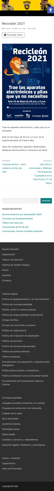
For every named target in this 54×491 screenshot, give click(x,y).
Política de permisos (12, 341)
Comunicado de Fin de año (15, 227)
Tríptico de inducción (12, 222)
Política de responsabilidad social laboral (22, 315)
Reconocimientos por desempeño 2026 (22, 214)
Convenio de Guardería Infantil (17, 218)
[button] (50, 10)
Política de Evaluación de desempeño (20, 335)
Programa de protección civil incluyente (22, 408)
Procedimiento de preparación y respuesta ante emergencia (25, 363)
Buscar (46, 201)
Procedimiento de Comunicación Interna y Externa (23, 383)
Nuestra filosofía (10, 249)
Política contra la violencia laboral (19, 309)
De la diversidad (10, 418)
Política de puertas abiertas (16, 351)
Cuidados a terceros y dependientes (20, 439)
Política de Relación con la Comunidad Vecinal (25, 375)
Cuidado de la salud (12, 413)
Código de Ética (10, 320)
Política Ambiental (11, 356)
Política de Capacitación (14, 330)
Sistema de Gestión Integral (15, 265)
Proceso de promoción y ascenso (18, 325)
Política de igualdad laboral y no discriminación (25, 299)
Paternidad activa (11, 429)
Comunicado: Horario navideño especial (22, 231)
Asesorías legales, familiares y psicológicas (23, 445)
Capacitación (8, 254)
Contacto (6, 280)
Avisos (33, 29)
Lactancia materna (11, 424)
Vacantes (6, 275)
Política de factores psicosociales (19, 346)
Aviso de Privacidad (12, 468)
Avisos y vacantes (11, 458)
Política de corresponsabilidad (17, 304)
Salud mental (8, 434)
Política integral (10, 294)
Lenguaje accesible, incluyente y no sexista (23, 403)
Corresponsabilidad (11, 397)
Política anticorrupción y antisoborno (20, 370)
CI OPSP (7, 29)
